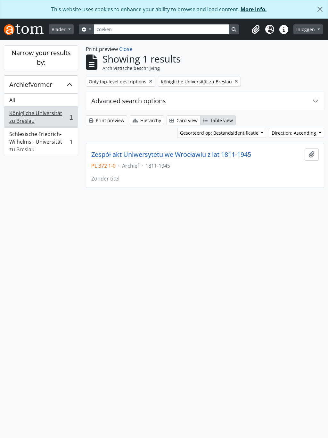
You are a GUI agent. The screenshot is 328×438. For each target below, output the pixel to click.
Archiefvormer (30, 84)
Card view (186, 120)
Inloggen (306, 29)
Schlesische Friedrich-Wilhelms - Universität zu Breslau (41, 142)
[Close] (320, 9)
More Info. (254, 9)
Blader (59, 29)
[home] (26, 29)
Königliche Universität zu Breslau (41, 117)
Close (125, 49)
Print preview (109, 120)
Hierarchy (150, 120)
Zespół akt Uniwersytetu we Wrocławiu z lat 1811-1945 (171, 154)
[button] (256, 29)
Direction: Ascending (294, 133)
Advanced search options (128, 101)
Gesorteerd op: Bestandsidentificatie (220, 133)
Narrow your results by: (41, 57)
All (12, 100)
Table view (221, 120)
